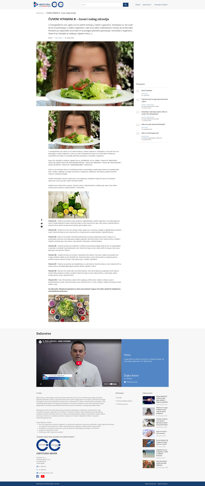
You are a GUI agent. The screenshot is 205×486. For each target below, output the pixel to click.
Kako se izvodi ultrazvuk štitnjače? (153, 124)
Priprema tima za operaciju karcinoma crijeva (154, 100)
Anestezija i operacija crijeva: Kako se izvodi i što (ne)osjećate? (154, 113)
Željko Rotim (131, 375)
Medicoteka (58, 38)
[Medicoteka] (49, 7)
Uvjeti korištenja (162, 484)
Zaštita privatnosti (150, 484)
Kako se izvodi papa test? (150, 133)
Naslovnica (40, 13)
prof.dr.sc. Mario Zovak (147, 104)
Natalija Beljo (145, 136)
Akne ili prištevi (146, 90)
